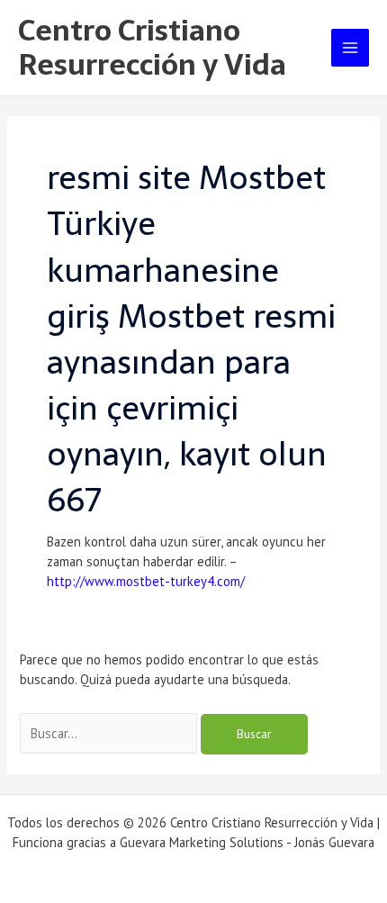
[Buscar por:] (110, 733)
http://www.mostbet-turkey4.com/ (146, 581)
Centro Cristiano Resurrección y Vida (152, 47)
